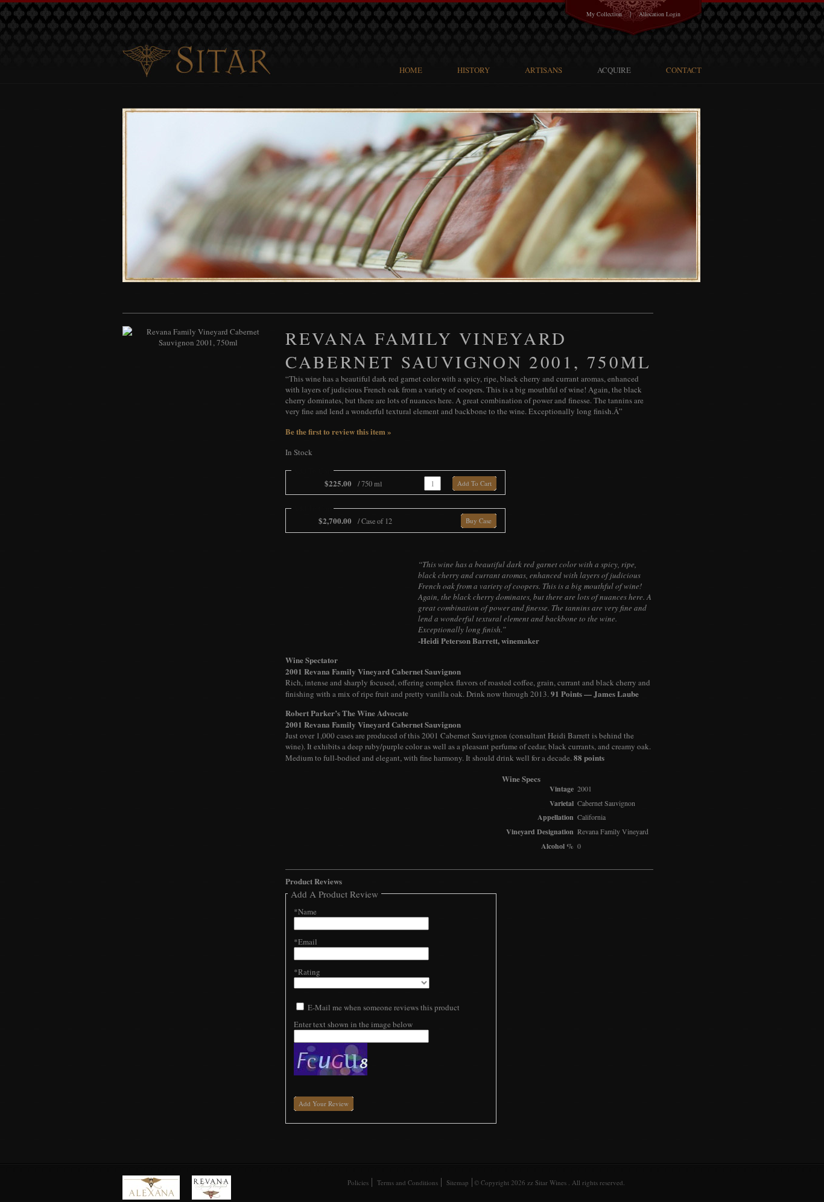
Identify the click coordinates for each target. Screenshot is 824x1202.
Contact (684, 70)
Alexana (157, 1187)
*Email (305, 941)
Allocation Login (659, 14)
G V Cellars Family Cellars (198, 40)
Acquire (614, 70)
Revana (211, 1187)
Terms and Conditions (407, 1182)
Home (410, 70)
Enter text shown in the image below (353, 1024)
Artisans (543, 70)
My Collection (604, 14)
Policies (358, 1182)
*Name (305, 911)
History (473, 70)
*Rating (307, 971)
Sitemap (457, 1182)
